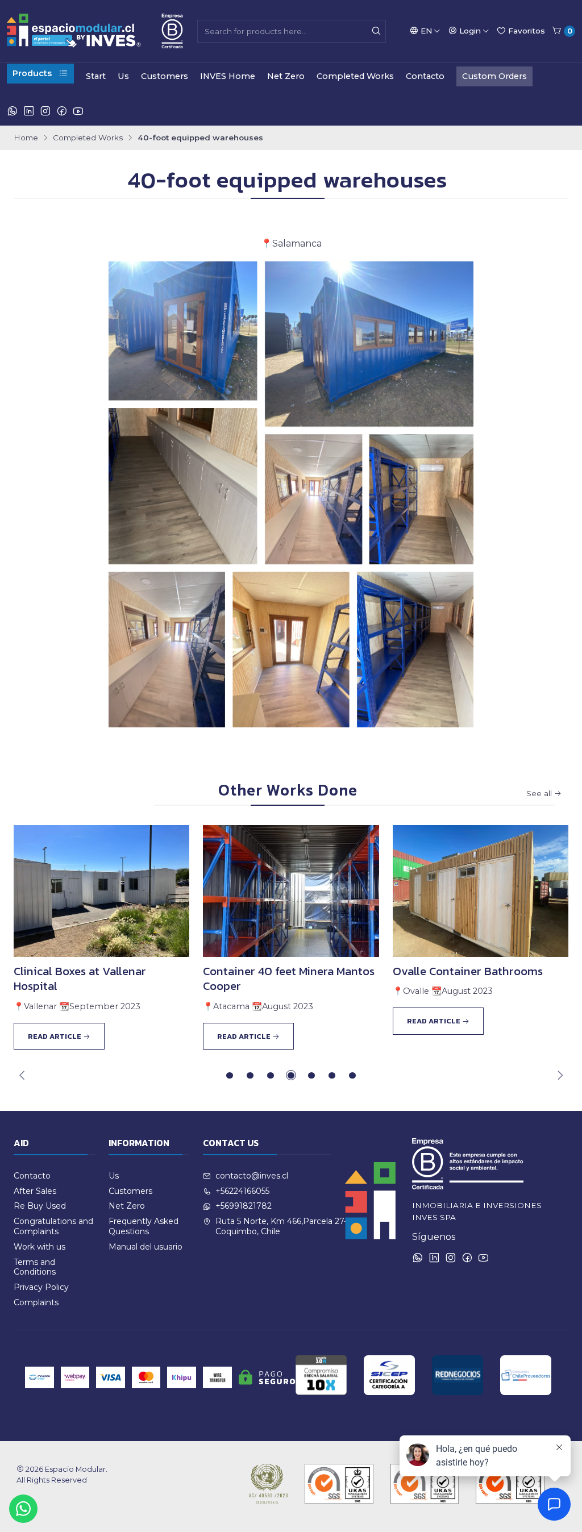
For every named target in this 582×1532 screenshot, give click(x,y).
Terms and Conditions (35, 1267)
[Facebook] (62, 111)
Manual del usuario (145, 1247)
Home (26, 138)
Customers (164, 76)
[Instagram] (45, 111)
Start (96, 76)
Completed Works (355, 76)
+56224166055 (242, 1191)
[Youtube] (78, 111)
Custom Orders (494, 76)
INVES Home (227, 76)
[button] (229, 1075)
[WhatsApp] (12, 111)
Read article (55, 1036)
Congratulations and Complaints (53, 1226)
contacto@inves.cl (251, 1176)
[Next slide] (559, 1075)
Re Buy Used (40, 1206)
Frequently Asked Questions (143, 1226)
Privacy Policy (41, 1287)
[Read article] (101, 891)
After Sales (35, 1191)
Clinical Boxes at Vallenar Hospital (80, 979)
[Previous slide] (22, 1075)
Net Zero (286, 76)
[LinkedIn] (29, 111)
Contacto (425, 76)
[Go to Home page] (95, 31)
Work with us (39, 1247)
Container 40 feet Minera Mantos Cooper (289, 979)
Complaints (36, 1302)
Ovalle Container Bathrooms (468, 971)
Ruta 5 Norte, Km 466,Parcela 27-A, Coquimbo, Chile (284, 1226)
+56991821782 (243, 1206)
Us (123, 76)
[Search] (376, 31)
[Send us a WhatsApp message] (23, 1508)
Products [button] (32, 73)
